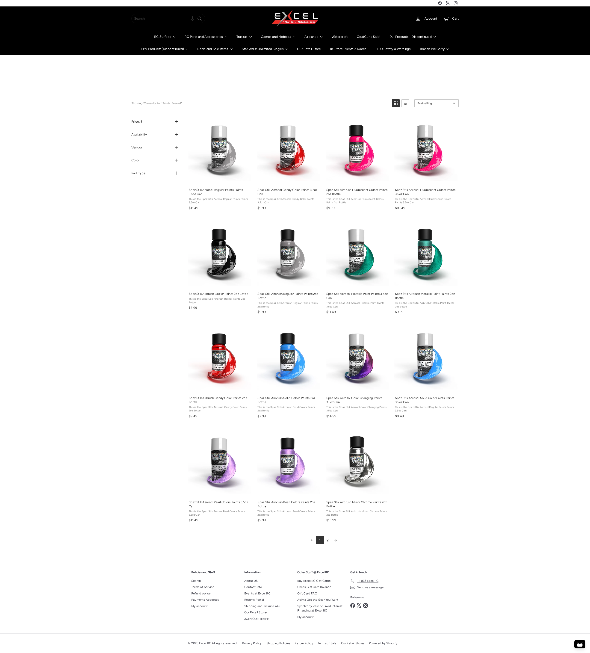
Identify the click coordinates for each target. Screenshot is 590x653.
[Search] (199, 18)
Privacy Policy (252, 643)
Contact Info (253, 587)
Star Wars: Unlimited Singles (263, 49)
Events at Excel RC (257, 593)
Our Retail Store (309, 49)
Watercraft (340, 37)
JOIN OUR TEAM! (256, 618)
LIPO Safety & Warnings (393, 49)
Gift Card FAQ (307, 593)
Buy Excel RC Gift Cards (313, 580)
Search (196, 580)
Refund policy (201, 593)
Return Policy (304, 643)
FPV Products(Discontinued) (163, 49)
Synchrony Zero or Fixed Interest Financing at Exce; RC (319, 608)
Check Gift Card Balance (314, 587)
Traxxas (242, 37)
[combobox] (168, 18)
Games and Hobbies (276, 37)
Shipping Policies (278, 643)
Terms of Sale (327, 643)
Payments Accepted (205, 599)
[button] (192, 18)
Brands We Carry (432, 49)
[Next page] (335, 540)
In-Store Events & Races (348, 49)
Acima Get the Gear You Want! (318, 599)
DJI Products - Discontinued (410, 37)
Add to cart (219, 179)
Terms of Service (202, 587)
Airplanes (311, 37)
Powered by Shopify (383, 643)
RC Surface (163, 37)
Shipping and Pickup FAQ (262, 606)
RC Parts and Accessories (204, 37)
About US (251, 580)
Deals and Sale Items (213, 49)
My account (199, 606)
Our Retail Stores (256, 612)
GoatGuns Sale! (368, 37)
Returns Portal (254, 599)
